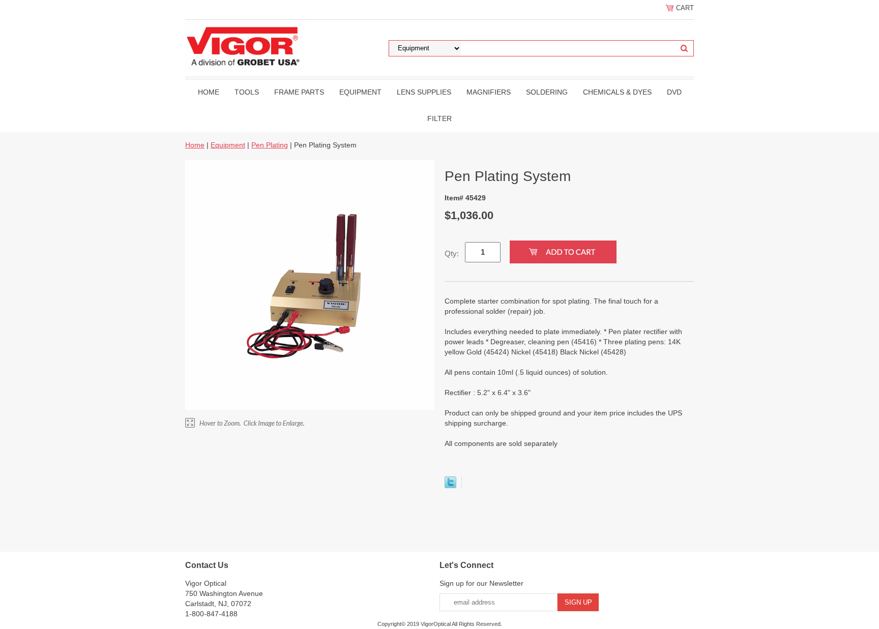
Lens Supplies (424, 92)
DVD (674, 92)
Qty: (452, 253)
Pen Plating (269, 145)
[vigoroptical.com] (245, 45)
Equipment (360, 92)
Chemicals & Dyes (617, 92)
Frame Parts (299, 92)
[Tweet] (450, 486)
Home (208, 92)
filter (439, 118)
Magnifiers (488, 92)
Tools (247, 92)
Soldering (547, 92)
